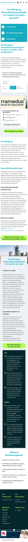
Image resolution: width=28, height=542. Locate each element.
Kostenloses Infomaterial (12, 125)
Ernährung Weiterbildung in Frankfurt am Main (13, 470)
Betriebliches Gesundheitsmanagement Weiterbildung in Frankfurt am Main (13, 464)
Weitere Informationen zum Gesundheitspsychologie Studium (14, 238)
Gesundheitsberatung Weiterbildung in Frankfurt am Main (13, 481)
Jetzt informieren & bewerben (8, 540)
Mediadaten (17, 499)
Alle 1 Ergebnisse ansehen (14, 131)
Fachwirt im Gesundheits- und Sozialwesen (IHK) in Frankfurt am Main (14, 476)
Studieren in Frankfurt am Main (10, 460)
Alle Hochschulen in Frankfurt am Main (14, 346)
